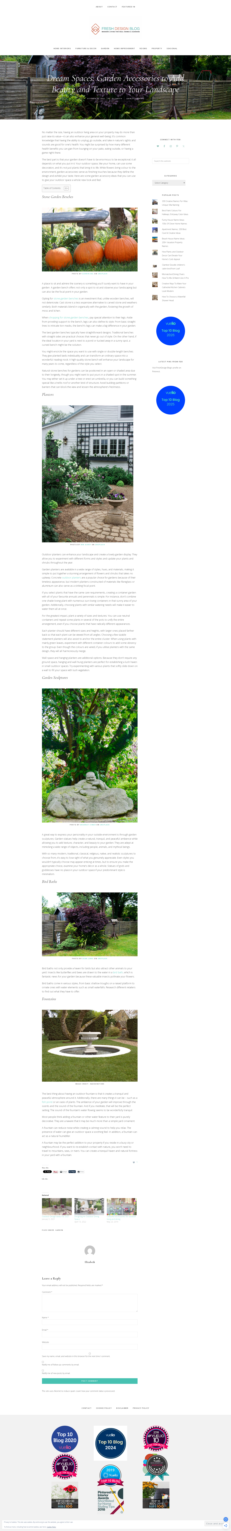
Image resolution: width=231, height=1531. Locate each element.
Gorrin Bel (88, 274)
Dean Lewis (88, 958)
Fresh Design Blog (115, 27)
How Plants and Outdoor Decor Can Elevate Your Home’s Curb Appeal (173, 255)
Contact (87, 1408)
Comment (47, 1292)
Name (45, 1317)
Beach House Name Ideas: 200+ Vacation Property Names (173, 242)
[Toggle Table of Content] (65, 188)
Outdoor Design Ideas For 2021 (55, 1216)
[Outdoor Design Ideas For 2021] (57, 1206)
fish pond (47, 1102)
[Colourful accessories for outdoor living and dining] (122, 1206)
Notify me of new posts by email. (56, 1373)
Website (45, 1342)
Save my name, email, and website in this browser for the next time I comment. (76, 1356)
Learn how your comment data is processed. (95, 1391)
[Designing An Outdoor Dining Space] (89, 1206)
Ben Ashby (86, 545)
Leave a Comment (135, 99)
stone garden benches (66, 298)
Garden (59, 1230)
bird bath (117, 972)
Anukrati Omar (88, 825)
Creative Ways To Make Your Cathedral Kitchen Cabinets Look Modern (174, 287)
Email (45, 1330)
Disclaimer (122, 1408)
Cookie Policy (104, 1408)
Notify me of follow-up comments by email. (60, 1364)
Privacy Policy (141, 1408)
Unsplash (103, 274)
